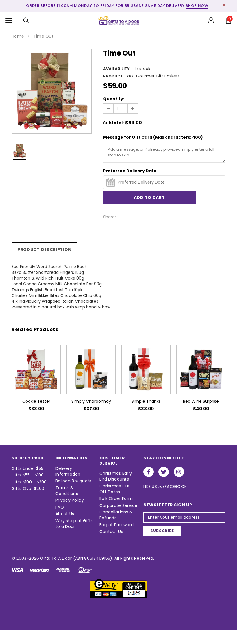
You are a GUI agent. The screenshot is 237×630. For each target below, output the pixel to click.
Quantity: (113, 99)
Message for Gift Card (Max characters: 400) (153, 137)
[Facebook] (148, 472)
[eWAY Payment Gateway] (118, 588)
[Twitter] (163, 472)
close (224, 5)
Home (18, 36)
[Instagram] (179, 472)
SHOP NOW (197, 5)
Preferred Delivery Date (130, 171)
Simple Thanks (146, 401)
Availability (116, 68)
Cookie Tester (36, 401)
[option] (51, 91)
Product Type (118, 76)
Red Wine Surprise (201, 401)
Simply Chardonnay (91, 401)
